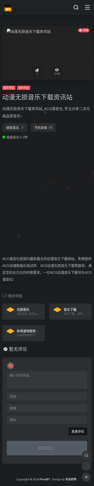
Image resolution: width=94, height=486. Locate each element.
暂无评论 (18, 349)
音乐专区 (8, 87)
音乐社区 (23, 87)
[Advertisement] (47, 197)
